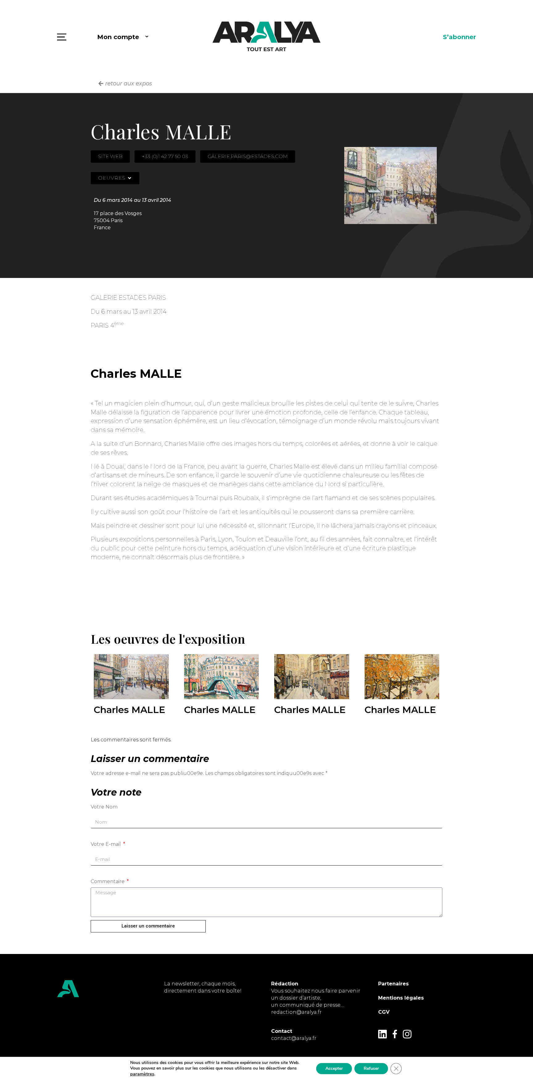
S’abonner (459, 37)
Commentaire (108, 881)
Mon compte (118, 37)
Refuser (371, 1068)
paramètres (142, 1074)
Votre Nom (104, 807)
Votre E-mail (106, 844)
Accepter (334, 1068)
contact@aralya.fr (293, 1038)
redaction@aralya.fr (296, 1012)
